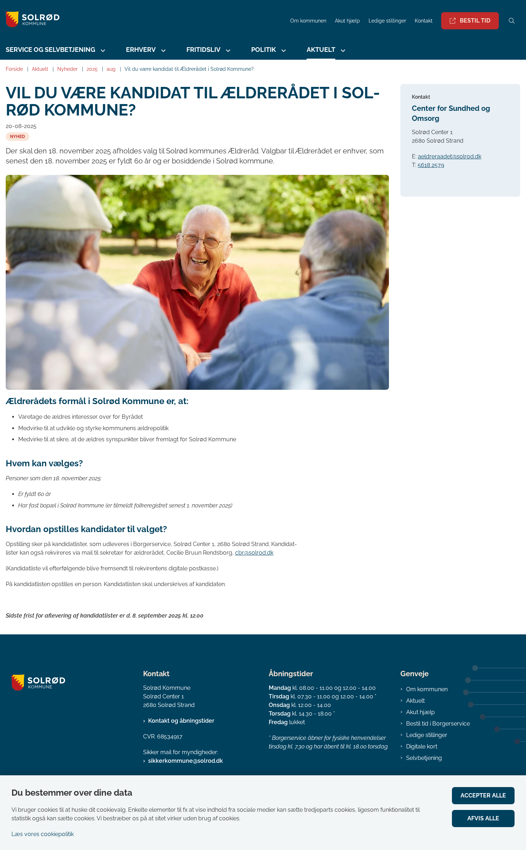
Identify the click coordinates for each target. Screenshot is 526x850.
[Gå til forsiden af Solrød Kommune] (143, 20)
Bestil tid (475, 20)
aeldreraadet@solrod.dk (449, 156)
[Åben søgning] (511, 20)
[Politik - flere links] (282, 50)
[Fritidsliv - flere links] (227, 50)
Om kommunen (427, 689)
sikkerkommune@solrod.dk (185, 760)
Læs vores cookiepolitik (42, 834)
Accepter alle (483, 795)
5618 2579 (431, 165)
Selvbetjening (424, 758)
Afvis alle (483, 818)
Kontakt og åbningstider (181, 720)
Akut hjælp (420, 712)
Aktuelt (415, 700)
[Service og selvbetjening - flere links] (102, 50)
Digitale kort (421, 746)
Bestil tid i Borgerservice (438, 723)
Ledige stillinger (387, 21)
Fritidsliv (203, 49)
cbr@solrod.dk (254, 552)
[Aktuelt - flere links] (342, 50)
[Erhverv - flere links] (162, 50)
